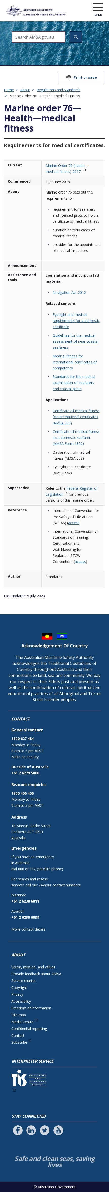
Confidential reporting (29, 1028)
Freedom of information (31, 1008)
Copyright (19, 987)
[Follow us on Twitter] (44, 1130)
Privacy (17, 994)
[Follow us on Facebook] (18, 1130)
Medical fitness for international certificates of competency (75, 361)
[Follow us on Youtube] (58, 1130)
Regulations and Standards (58, 89)
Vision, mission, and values (33, 966)
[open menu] (98, 7)
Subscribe (19, 1042)
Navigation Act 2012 (69, 292)
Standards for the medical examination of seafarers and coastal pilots (74, 382)
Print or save (85, 77)
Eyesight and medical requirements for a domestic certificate (76, 320)
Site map (18, 1014)
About (25, 89)
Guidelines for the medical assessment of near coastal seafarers (75, 341)
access (73, 522)
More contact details (28, 929)
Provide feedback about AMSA (36, 973)
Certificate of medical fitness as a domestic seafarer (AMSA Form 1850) (76, 437)
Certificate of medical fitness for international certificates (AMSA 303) (76, 416)
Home (9, 89)
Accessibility (21, 1001)
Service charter (23, 980)
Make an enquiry (25, 756)
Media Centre (22, 1021)
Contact (17, 1035)
